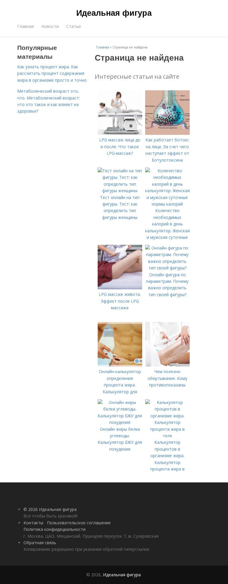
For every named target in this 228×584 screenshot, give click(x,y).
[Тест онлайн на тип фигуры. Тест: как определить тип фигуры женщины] (120, 190)
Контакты (33, 522)
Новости (50, 26)
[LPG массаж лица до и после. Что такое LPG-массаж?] (120, 133)
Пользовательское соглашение (79, 522)
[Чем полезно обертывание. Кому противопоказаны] (167, 365)
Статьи (73, 26)
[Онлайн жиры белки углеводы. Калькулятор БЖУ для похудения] (120, 422)
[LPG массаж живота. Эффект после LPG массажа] (120, 288)
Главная (25, 26)
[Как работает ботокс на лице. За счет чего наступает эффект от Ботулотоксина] (167, 133)
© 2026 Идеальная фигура (50, 509)
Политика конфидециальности (54, 529)
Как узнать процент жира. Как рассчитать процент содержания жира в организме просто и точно (52, 73)
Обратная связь (39, 542)
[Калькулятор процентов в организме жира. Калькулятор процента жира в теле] (167, 435)
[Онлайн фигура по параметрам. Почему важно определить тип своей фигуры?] (167, 268)
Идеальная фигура (114, 12)
